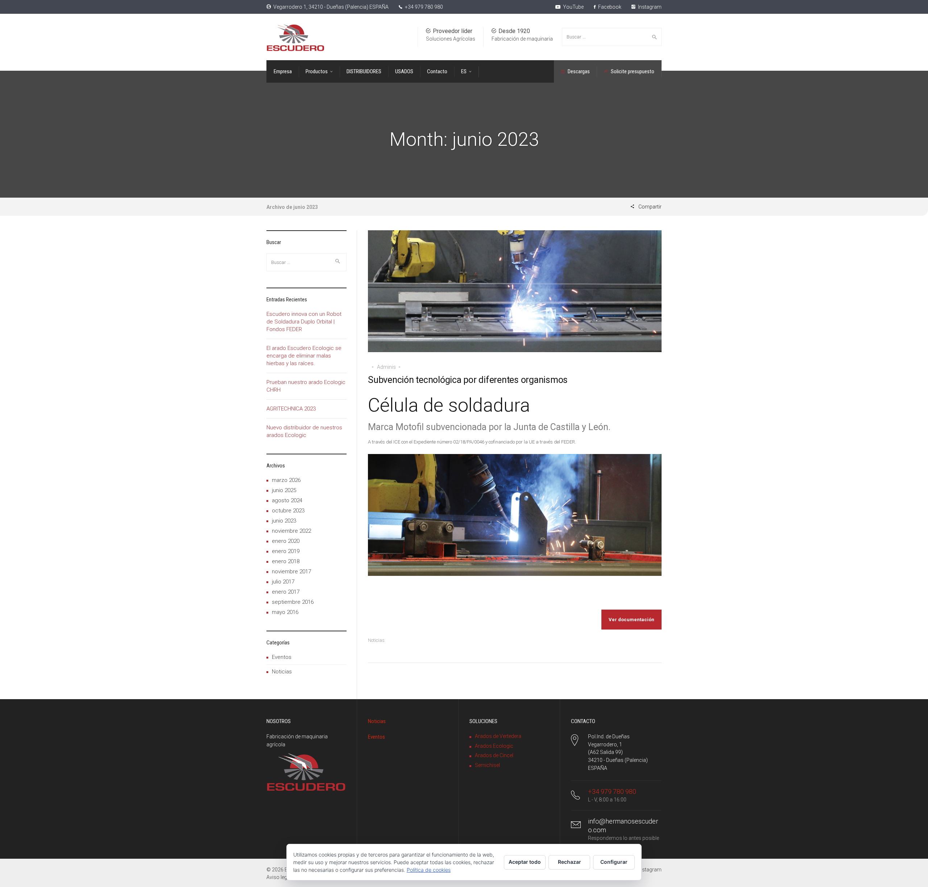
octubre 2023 (288, 510)
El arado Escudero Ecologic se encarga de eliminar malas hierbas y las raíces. (303, 356)
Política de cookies (429, 870)
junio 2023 (284, 520)
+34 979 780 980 (424, 7)
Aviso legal (278, 877)
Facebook (609, 7)
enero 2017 (285, 592)
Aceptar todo (525, 862)
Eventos (281, 657)
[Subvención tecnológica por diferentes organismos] (515, 296)
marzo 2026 (286, 480)
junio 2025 (284, 490)
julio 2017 (283, 581)
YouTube (573, 7)
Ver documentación (631, 619)
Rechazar (569, 862)
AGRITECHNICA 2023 (291, 408)
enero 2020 (285, 541)
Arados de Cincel (494, 755)
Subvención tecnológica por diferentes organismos (468, 380)
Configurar (613, 862)
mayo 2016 (285, 612)
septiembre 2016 (293, 602)
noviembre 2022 (291, 531)
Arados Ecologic (494, 746)
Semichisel (487, 765)
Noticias (376, 640)
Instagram (649, 7)
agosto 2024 (287, 500)
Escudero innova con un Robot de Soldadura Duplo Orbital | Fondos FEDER (303, 322)
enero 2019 (285, 551)
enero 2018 (285, 561)
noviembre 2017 (291, 571)
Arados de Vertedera (498, 736)
